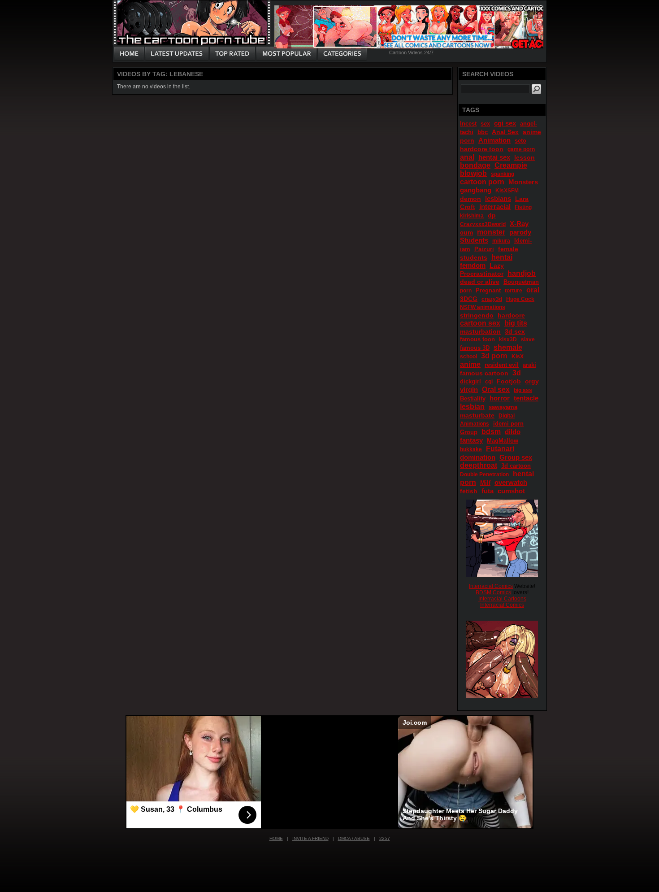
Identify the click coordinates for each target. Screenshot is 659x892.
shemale (508, 347)
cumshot (511, 491)
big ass (523, 390)
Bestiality (473, 398)
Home (276, 838)
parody (520, 232)
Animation (494, 140)
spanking (502, 174)
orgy (532, 381)
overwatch (510, 482)
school (468, 356)
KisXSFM (507, 190)
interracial (495, 206)
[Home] (129, 53)
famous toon (477, 339)
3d (516, 373)
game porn (521, 149)
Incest (468, 123)
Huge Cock (520, 299)
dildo (512, 431)
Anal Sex (505, 131)
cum (466, 232)
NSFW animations (482, 307)
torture (513, 290)
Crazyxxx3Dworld (483, 224)
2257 (384, 838)
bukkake (471, 449)
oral (532, 290)
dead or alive (479, 281)
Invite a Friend (310, 838)
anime (470, 364)
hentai (501, 257)
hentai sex (494, 157)
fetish (468, 491)
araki (529, 364)
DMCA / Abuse (354, 838)
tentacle (526, 398)
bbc (482, 132)
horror (500, 398)
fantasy (471, 440)
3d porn (494, 356)
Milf (485, 482)
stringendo (477, 315)
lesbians (498, 198)
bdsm (491, 431)
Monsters (523, 182)
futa (487, 491)
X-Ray (519, 223)
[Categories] (342, 53)
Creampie (510, 165)
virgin (469, 389)
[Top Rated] (232, 53)
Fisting (523, 207)
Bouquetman (521, 281)
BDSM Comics (493, 592)
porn (466, 290)
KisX (518, 356)
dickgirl (470, 381)
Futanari (500, 449)
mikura (501, 241)
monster (491, 232)
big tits (515, 323)
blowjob (473, 173)
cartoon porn (482, 182)
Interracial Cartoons (502, 599)
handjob (521, 273)
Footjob (509, 381)
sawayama (503, 407)
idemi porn (508, 423)
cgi (489, 382)
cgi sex (505, 123)
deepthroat (478, 465)
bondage (475, 165)
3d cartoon (516, 465)
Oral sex (496, 389)
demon (470, 198)
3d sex (515, 331)
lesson (524, 157)
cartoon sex (480, 323)
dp (492, 215)
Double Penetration (484, 474)
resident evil (502, 364)
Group (468, 432)
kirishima (472, 216)
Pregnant (488, 290)
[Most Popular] (286, 53)
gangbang (475, 190)
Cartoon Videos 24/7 (411, 52)
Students (474, 240)
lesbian (472, 406)
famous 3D (475, 347)
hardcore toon (481, 148)
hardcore (511, 315)
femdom (473, 265)
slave (528, 339)
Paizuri (484, 249)
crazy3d (491, 299)
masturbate (477, 415)
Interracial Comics (491, 586)
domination (477, 457)
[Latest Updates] (177, 53)
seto (520, 140)
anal (467, 157)
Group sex (515, 457)
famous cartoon (484, 373)
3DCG (468, 298)
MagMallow (502, 440)
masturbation (480, 331)
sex (485, 123)
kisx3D (508, 339)
